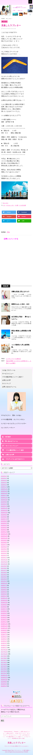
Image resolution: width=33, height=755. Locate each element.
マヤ (4, 205)
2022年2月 (4, 555)
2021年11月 (4, 562)
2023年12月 (4, 508)
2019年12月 (4, 598)
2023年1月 (4, 532)
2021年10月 (4, 564)
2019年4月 (4, 615)
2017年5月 (4, 664)
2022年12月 (4, 534)
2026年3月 (4, 482)
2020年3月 (4, 594)
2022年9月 (4, 540)
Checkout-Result (8, 731)
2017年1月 (4, 673)
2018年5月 (4, 639)
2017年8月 (4, 658)
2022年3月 (4, 553)
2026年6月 (4, 476)
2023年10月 (4, 512)
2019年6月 (4, 611)
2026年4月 (4, 480)
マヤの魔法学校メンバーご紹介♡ (12, 377)
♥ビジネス (5, 203)
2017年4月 (4, 666)
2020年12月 (4, 583)
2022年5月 (4, 549)
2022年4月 (4, 551)
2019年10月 (4, 602)
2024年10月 (4, 499)
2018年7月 (4, 634)
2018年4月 (4, 641)
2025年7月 (4, 495)
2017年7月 (4, 660)
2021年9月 (4, 566)
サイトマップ (6, 383)
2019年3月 (4, 617)
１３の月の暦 (22, 205)
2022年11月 (4, 536)
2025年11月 (4, 491)
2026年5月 (4, 478)
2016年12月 (4, 675)
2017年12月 (4, 649)
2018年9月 (4, 630)
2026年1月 (4, 487)
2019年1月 (4, 621)
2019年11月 (4, 600)
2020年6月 (4, 587)
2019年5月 (4, 613)
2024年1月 (4, 506)
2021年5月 (4, 574)
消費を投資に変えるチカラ (20, 291)
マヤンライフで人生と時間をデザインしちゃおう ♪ (16, 746)
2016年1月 (4, 686)
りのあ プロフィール (8, 370)
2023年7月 (4, 519)
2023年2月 (4, 529)
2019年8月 (4, 606)
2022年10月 (4, 538)
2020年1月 (4, 596)
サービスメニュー (7, 373)
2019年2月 (4, 619)
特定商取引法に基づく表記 (18, 738)
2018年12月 (4, 624)
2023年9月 (4, 514)
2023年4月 (4, 525)
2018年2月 (4, 645)
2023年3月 (4, 527)
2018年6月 (4, 636)
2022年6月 (4, 547)
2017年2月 (4, 671)
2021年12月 (4, 559)
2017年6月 (4, 662)
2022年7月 (4, 544)
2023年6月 (4, 521)
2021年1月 (4, 581)
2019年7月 (4, 609)
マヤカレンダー (10, 205)
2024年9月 (4, 502)
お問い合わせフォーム (9, 387)
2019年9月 (4, 604)
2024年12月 (4, 497)
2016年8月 (4, 681)
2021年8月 (4, 568)
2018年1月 (4, 647)
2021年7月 (4, 570)
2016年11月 (4, 677)
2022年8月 (4, 542)
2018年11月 (4, 626)
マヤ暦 (16, 205)
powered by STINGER (23, 752)
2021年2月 (4, 579)
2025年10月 (4, 493)
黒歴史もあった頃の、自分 (20, 304)
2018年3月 (4, 643)
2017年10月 (4, 654)
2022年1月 (4, 557)
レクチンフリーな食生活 (13, 358)
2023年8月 (4, 517)
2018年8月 (4, 632)
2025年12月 (4, 489)
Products (16, 731)
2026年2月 (4, 484)
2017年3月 (4, 669)
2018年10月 (4, 628)
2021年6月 (4, 572)
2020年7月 (4, 585)
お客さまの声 (6, 380)
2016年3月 (4, 684)
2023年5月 (4, 523)
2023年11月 (4, 510)
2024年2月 (4, 504)
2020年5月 (4, 589)
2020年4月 (4, 592)
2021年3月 (4, 577)
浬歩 (8, 232)
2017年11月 (4, 651)
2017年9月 (4, 656)
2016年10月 (4, 679)
